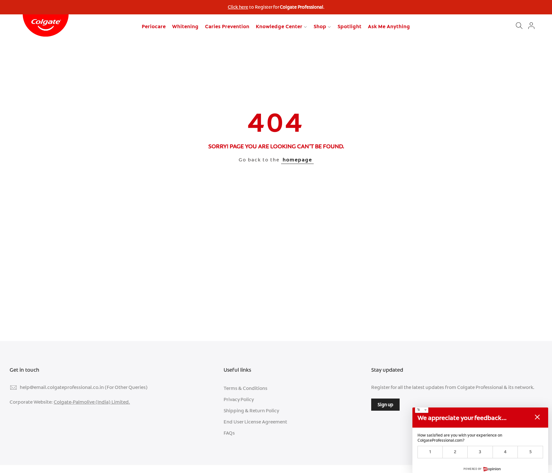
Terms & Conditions (245, 388)
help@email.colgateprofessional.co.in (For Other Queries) (84, 387)
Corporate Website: (70, 402)
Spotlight (350, 26)
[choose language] (421, 410)
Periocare (154, 26)
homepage (297, 160)
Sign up (385, 404)
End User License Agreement (255, 422)
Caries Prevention (227, 26)
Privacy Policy (239, 399)
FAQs (229, 433)
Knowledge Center (279, 26)
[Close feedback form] (537, 417)
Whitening (185, 26)
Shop (320, 26)
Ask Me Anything (389, 26)
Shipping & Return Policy (251, 410)
